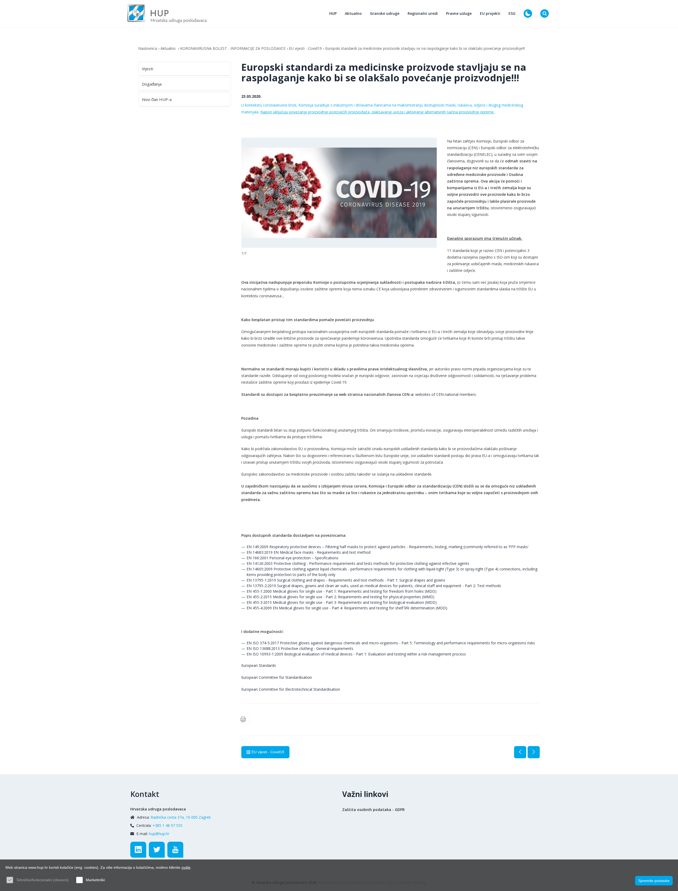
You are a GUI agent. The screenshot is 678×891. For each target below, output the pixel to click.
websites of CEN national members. (446, 394)
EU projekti (490, 13)
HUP (333, 13)
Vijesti (147, 68)
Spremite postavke (654, 881)
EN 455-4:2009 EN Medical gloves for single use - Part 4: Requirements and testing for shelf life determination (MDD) (347, 607)
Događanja (152, 84)
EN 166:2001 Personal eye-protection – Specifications (292, 557)
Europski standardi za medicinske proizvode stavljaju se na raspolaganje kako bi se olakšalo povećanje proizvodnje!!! (425, 48)
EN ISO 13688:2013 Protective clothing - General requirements (300, 648)
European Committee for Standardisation (276, 677)
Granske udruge (384, 13)
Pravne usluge (459, 13)
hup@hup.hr (159, 833)
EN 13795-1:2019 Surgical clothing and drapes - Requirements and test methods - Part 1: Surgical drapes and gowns (346, 580)
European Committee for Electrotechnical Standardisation (290, 689)
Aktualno (353, 13)
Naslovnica (147, 48)
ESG (511, 13)
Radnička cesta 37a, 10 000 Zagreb (181, 817)
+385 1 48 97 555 (167, 825)
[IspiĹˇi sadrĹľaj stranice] (243, 719)
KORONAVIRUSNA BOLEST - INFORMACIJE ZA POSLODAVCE (233, 48)
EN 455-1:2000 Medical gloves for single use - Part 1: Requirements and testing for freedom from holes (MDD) (341, 591)
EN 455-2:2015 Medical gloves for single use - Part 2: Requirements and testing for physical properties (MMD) (340, 596)
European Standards (258, 665)
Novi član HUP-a (157, 99)
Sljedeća (534, 752)
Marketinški (95, 880)
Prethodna (520, 752)
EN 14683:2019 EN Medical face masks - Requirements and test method (309, 552)
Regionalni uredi (423, 13)
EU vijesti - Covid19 (305, 48)
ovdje (185, 867)
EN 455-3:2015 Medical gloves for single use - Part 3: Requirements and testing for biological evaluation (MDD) (342, 602)
